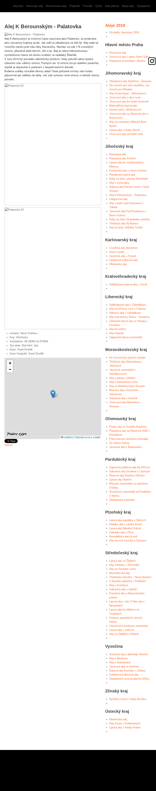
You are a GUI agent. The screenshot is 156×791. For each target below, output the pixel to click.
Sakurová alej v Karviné (123, 398)
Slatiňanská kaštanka (122, 499)
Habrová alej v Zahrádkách (125, 312)
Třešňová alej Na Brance (123, 223)
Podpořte (74, 6)
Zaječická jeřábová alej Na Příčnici (129, 467)
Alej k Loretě (116, 251)
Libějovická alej (118, 199)
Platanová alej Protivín (122, 158)
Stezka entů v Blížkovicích (125, 109)
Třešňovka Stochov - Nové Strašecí (130, 577)
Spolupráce (143, 6)
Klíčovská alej (117, 52)
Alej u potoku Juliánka (122, 377)
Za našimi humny (119, 442)
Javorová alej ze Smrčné (124, 666)
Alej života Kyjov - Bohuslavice (127, 93)
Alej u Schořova (118, 585)
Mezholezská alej (119, 573)
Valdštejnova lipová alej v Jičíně (128, 284)
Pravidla (87, 6)
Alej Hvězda (116, 333)
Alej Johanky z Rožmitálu (124, 564)
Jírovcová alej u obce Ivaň (124, 97)
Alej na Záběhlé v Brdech (124, 634)
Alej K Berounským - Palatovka (127, 195)
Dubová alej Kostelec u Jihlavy (127, 670)
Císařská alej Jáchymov (123, 247)
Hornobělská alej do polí (123, 536)
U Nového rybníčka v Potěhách (127, 581)
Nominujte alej (34, 6)
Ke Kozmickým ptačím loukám (127, 357)
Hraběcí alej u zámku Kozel (125, 524)
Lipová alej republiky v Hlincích (127, 520)
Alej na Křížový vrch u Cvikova (127, 308)
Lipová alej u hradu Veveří (124, 129)
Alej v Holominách (120, 662)
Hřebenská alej (118, 264)
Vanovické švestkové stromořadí (128, 625)
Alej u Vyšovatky (119, 182)
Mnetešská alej (118, 719)
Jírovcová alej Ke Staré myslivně (128, 101)
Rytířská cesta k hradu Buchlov (127, 699)
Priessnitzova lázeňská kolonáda (128, 438)
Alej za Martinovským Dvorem (127, 386)
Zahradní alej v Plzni (121, 532)
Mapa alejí (128, 6)
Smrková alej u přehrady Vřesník (128, 654)
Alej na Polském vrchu (122, 568)
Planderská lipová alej (122, 174)
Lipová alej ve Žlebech (122, 560)
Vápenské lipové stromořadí (125, 337)
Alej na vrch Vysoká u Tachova (127, 540)
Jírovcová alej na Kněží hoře (126, 134)
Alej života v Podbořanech (124, 723)
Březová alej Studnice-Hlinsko (127, 475)
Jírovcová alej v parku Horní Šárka (129, 56)
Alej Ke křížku (117, 329)
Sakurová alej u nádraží (123, 589)
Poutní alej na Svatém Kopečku (128, 426)
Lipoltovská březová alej (123, 260)
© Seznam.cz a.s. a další (86, 437)
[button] (52, 394)
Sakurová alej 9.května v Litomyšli (129, 471)
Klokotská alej (117, 154)
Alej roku (18, 6)
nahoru (8, 445)
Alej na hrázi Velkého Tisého (126, 227)
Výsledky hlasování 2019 (124, 32)
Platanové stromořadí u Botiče (127, 60)
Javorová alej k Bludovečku (125, 447)
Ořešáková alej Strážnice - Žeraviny (130, 81)
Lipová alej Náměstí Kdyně (125, 528)
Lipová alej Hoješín (120, 479)
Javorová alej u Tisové (122, 256)
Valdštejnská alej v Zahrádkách (127, 304)
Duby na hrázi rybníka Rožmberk (128, 178)
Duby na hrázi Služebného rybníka (129, 219)
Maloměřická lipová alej (123, 105)
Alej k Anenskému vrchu (123, 382)
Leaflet (67, 437)
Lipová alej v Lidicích (121, 629)
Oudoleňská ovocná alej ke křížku (129, 678)
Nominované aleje (56, 6)
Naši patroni (112, 6)
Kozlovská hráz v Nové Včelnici (128, 170)
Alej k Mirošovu (118, 658)
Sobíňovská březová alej (123, 674)
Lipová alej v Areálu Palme (125, 727)
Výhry (98, 6)
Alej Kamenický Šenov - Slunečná (129, 316)
